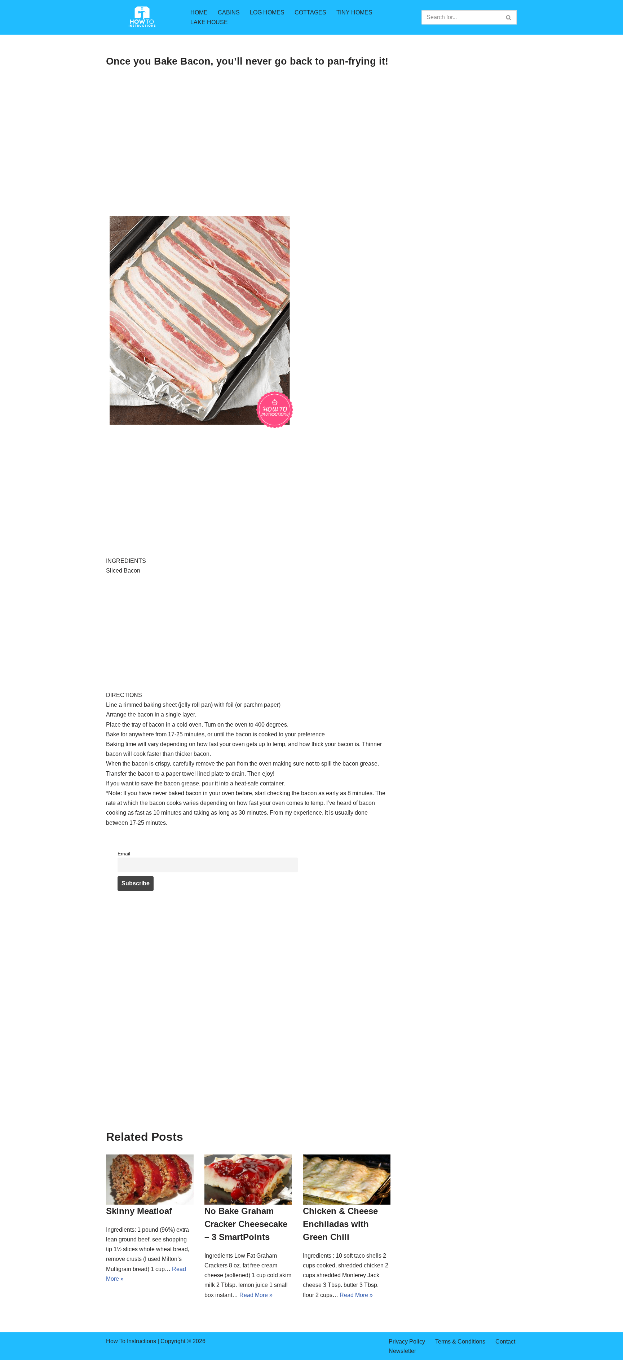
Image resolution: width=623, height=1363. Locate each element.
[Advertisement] (248, 158)
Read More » (256, 1295)
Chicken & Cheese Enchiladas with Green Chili (340, 1224)
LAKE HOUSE (209, 22)
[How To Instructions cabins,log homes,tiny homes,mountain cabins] (142, 17)
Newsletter (402, 1351)
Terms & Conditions (460, 1341)
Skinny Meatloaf (139, 1211)
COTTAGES (310, 12)
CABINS (229, 12)
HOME (199, 12)
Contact (505, 1341)
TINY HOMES (354, 12)
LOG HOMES (267, 12)
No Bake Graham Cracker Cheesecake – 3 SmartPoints (245, 1224)
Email (124, 853)
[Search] (509, 17)
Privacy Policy (407, 1341)
